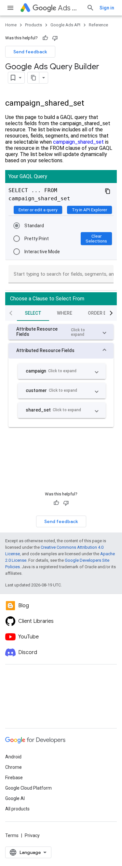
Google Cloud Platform (28, 788)
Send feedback (30, 52)
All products (17, 808)
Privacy (32, 835)
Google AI (15, 798)
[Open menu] (10, 8)
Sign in (107, 7)
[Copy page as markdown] (33, 77)
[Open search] (90, 8)
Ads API (69, 8)
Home (11, 24)
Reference (98, 24)
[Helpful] (45, 38)
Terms (12, 835)
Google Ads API (65, 24)
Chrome (13, 767)
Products (33, 24)
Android (13, 756)
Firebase (14, 777)
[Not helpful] (55, 38)
